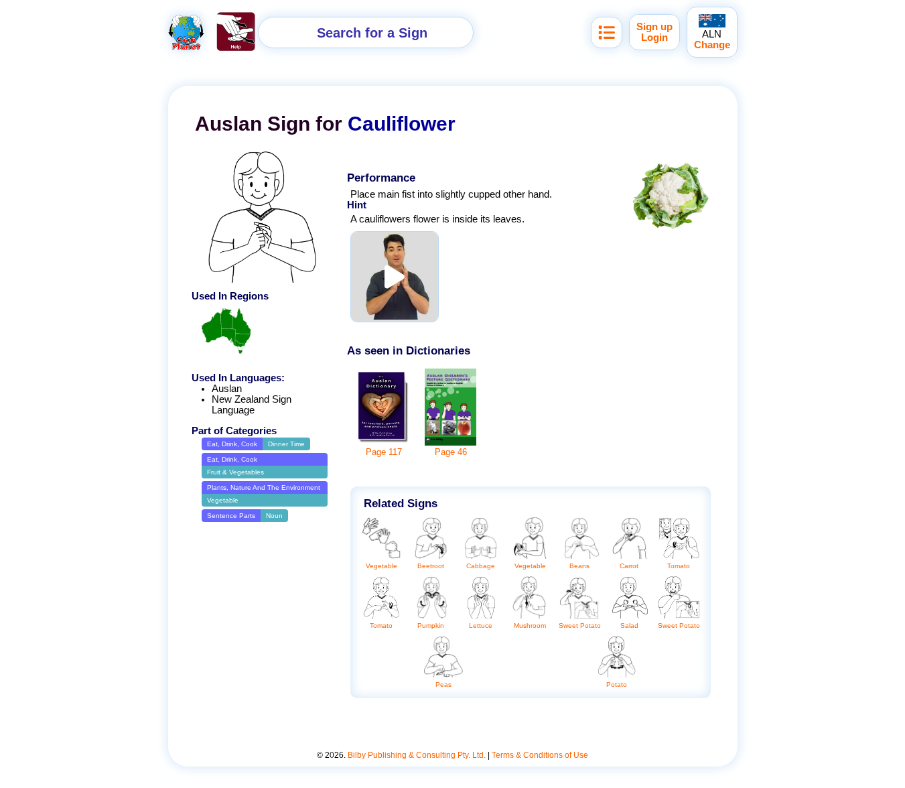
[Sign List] (606, 32)
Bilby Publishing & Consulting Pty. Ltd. (417, 755)
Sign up (654, 26)
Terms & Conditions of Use (540, 755)
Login (654, 37)
